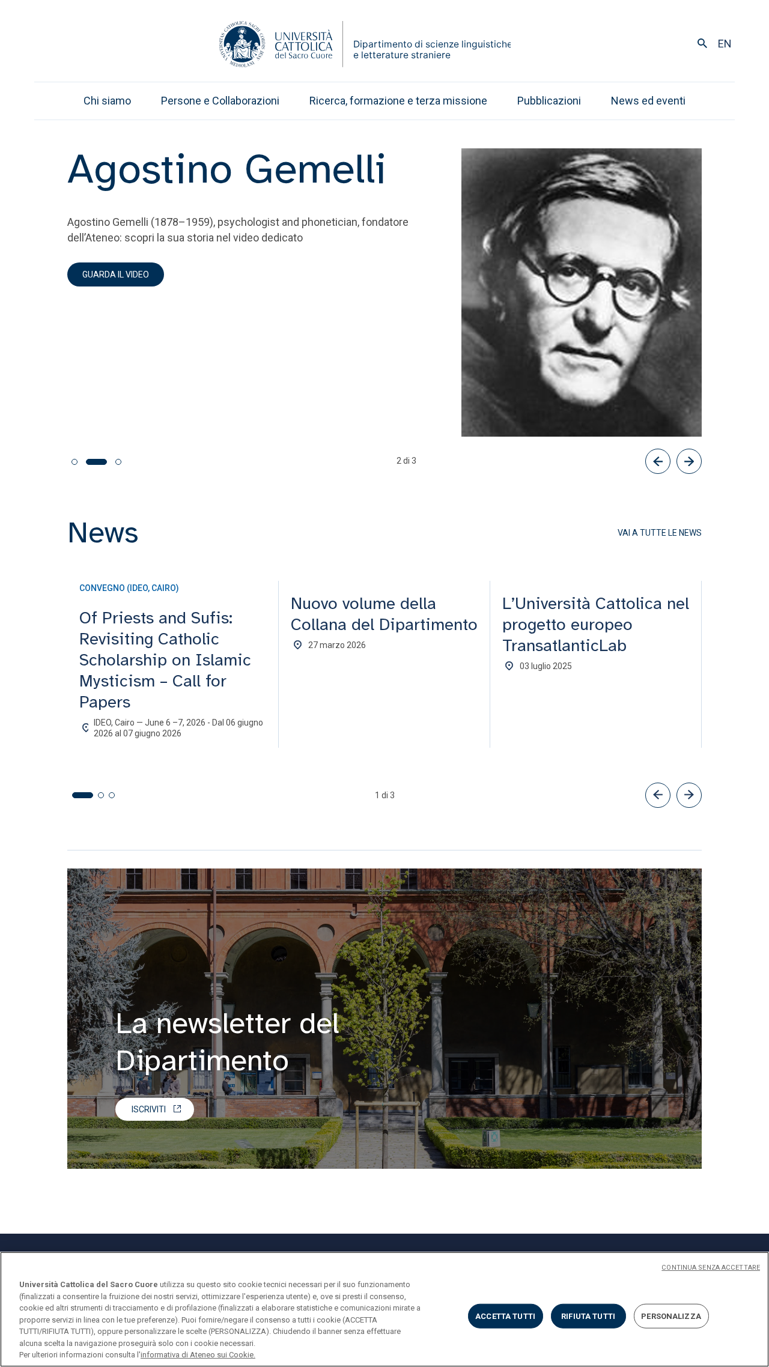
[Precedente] (657, 461)
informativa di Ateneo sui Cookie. (198, 1354)
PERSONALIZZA (671, 1315)
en (725, 43)
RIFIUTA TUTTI (588, 1315)
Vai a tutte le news (660, 533)
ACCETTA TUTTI (505, 1315)
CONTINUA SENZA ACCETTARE (710, 1268)
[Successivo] (689, 461)
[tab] (74, 462)
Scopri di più (108, 426)
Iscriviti (149, 1109)
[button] (657, 795)
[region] (384, 1309)
